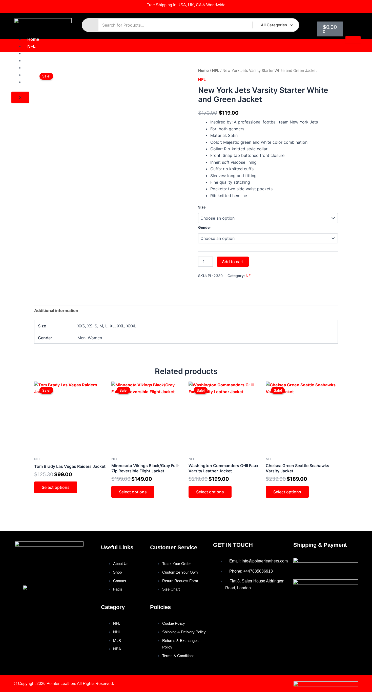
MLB (31, 60)
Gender (204, 227)
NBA (31, 67)
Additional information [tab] (56, 310)
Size (201, 207)
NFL (31, 46)
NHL (31, 53)
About (33, 74)
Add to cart (233, 261)
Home (33, 39)
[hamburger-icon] (353, 40)
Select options (56, 487)
